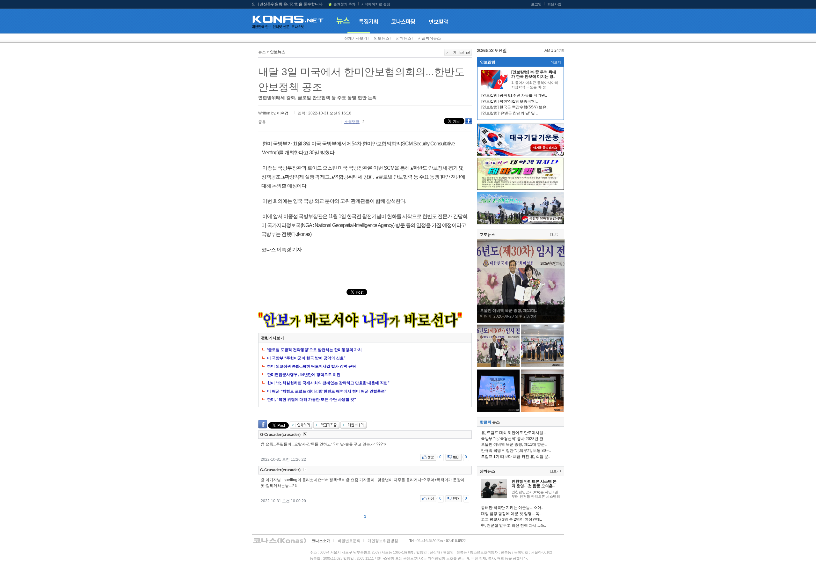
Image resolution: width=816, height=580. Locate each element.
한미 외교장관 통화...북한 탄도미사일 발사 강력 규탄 (311, 366)
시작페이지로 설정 (375, 4)
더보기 (555, 62)
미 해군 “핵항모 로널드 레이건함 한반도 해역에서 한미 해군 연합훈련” (327, 391)
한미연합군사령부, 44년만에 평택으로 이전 (303, 374)
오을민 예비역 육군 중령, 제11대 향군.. (514, 444)
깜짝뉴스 (403, 38)
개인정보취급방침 (383, 541)
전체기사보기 (355, 38)
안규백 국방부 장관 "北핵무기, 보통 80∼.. (516, 450)
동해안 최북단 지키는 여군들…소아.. (512, 507)
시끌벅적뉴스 (429, 38)
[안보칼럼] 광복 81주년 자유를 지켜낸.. (514, 95)
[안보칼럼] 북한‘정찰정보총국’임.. (509, 101)
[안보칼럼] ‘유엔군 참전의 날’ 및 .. (509, 113)
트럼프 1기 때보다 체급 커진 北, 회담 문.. (515, 456)
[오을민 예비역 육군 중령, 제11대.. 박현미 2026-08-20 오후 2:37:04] (521, 321)
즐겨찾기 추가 (344, 4)
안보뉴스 (381, 38)
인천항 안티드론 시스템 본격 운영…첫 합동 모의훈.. (534, 483)
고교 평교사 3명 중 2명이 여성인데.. (511, 519)
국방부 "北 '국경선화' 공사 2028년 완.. (513, 439)
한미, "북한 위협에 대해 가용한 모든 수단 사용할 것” (311, 399)
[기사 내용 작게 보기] (454, 54)
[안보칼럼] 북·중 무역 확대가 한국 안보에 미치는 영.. (533, 74)
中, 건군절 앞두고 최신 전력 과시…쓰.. (513, 525)
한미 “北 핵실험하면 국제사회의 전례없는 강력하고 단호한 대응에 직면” (328, 383)
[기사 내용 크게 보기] (447, 54)
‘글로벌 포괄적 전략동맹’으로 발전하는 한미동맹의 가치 (314, 350)
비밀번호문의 (349, 541)
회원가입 (554, 4)
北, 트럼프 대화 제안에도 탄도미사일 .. (513, 432)
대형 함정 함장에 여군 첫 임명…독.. (511, 513)
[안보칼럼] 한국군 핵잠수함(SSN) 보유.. (514, 107)
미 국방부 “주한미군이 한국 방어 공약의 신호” (306, 358)
